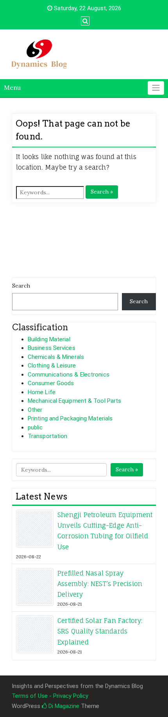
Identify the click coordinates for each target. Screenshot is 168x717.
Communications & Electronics (68, 374)
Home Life (41, 392)
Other (35, 409)
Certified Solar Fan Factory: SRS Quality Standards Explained (100, 631)
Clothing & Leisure (52, 365)
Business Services (51, 347)
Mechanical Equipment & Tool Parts (74, 400)
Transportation (47, 436)
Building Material (49, 339)
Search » (102, 191)
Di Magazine (63, 706)
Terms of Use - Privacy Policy (50, 695)
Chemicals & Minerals (56, 356)
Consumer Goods (51, 383)
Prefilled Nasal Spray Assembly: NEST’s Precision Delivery (99, 583)
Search (21, 285)
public (35, 427)
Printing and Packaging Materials (70, 418)
